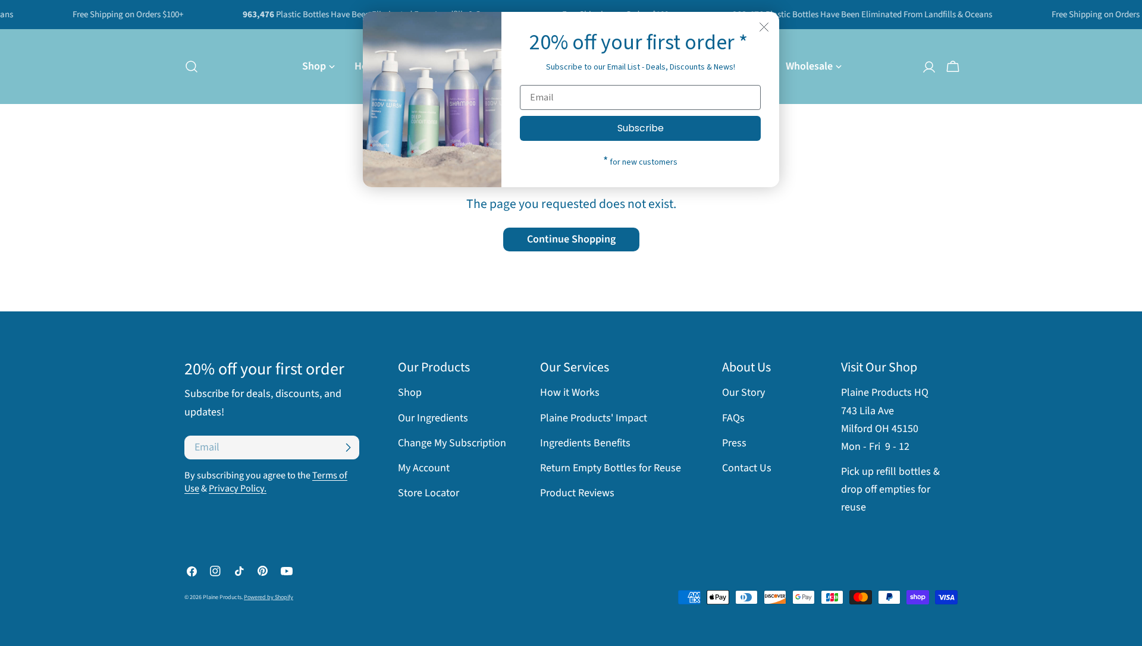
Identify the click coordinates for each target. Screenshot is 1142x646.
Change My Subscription (452, 443)
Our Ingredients (433, 418)
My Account (424, 468)
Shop (410, 392)
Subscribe (640, 128)
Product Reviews (577, 493)
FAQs (733, 418)
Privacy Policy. (237, 488)
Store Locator (428, 493)
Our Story (743, 392)
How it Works (570, 392)
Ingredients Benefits (585, 443)
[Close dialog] (764, 27)
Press (734, 443)
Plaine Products (222, 597)
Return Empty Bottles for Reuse (610, 468)
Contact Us (746, 468)
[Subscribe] (348, 447)
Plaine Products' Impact (593, 418)
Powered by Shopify (268, 597)
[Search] (188, 66)
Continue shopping (571, 239)
